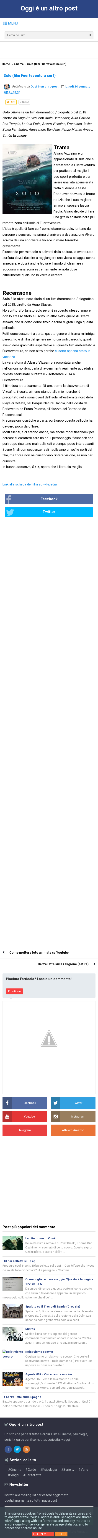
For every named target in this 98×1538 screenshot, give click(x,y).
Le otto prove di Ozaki (40, 1238)
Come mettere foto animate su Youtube (39, 952)
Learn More (43, 1534)
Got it (61, 1534)
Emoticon (14, 991)
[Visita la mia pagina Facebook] (8, 1449)
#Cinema (14, 1469)
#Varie (83, 1469)
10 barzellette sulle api (20, 1261)
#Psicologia (48, 1469)
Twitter (49, 512)
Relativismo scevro (39, 1351)
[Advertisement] (50, 49)
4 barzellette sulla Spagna (22, 1397)
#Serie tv (67, 1469)
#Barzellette (32, 1475)
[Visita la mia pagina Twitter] (17, 1449)
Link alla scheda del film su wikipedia (30, 484)
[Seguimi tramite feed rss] (26, 1449)
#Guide (31, 1469)
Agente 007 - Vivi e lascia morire (48, 1374)
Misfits (30, 1329)
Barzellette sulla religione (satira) (63, 964)
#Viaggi (13, 1475)
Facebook (49, 499)
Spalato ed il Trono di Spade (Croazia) (52, 1306)
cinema (24, 102)
